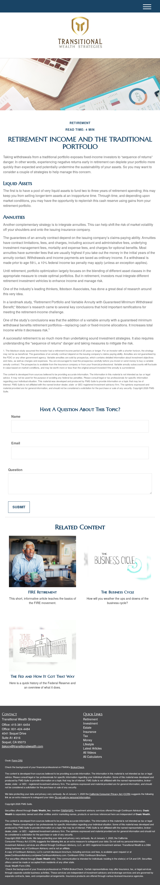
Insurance (89, 732)
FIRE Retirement (42, 592)
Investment (90, 723)
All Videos (89, 752)
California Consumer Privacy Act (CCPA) (110, 794)
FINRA (64, 810)
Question (15, 469)
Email (15, 443)
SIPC (71, 810)
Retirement (90, 719)
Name (15, 416)
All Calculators (92, 756)
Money (87, 740)
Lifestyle (88, 744)
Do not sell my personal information (72, 797)
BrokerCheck (77, 767)
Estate (87, 727)
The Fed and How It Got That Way (43, 676)
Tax (85, 736)
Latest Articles (92, 748)
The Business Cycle (117, 592)
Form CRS (17, 760)
